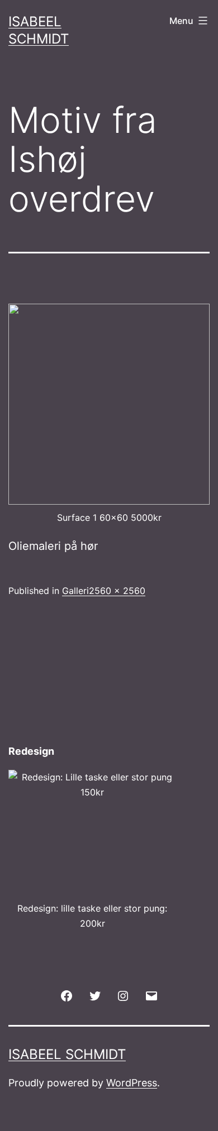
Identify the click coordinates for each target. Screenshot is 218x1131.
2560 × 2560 (117, 590)
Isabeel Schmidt (67, 1054)
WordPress (131, 1083)
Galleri (75, 590)
